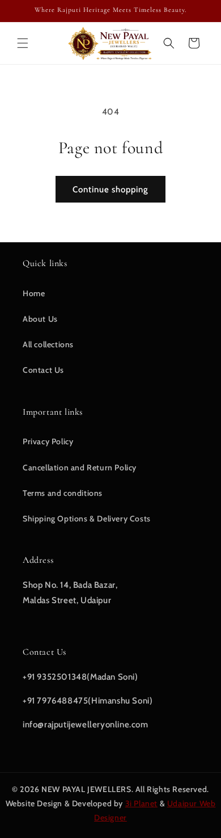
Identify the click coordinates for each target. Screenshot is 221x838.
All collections (48, 344)
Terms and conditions (63, 493)
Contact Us (43, 370)
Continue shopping (110, 189)
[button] (22, 43)
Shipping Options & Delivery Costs (87, 518)
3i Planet (141, 803)
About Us (40, 319)
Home (34, 293)
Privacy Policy (48, 441)
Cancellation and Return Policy (80, 467)
